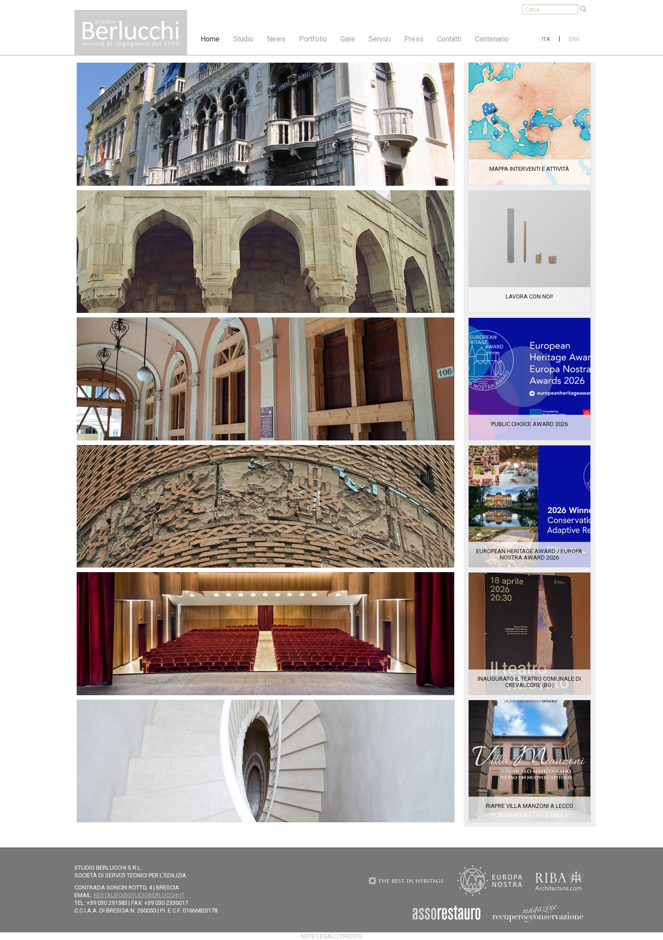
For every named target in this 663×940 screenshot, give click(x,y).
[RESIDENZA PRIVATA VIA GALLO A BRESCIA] (266, 761)
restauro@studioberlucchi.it (139, 895)
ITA (546, 39)
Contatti (449, 39)
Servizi (379, 39)
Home (210, 39)
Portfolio (313, 39)
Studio (243, 39)
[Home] (130, 32)
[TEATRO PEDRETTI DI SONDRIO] (266, 633)
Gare (348, 39)
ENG (574, 39)
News (276, 39)
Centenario (492, 39)
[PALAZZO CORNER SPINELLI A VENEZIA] (266, 124)
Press (414, 39)
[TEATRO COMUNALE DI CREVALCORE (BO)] (266, 378)
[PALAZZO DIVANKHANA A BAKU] (266, 251)
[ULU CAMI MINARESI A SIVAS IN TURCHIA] (266, 506)
